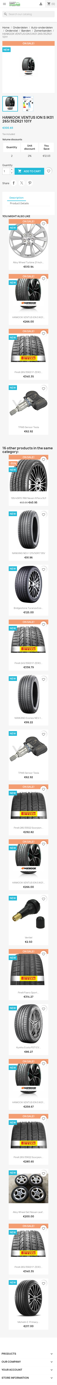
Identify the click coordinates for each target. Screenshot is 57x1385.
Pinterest (30, 183)
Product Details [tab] (19, 203)
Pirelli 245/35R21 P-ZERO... (28, 663)
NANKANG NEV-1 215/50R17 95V (28, 553)
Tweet (22, 183)
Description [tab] (17, 197)
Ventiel (28, 937)
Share (13, 183)
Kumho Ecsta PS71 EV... (28, 1047)
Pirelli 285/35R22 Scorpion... (28, 827)
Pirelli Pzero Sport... (28, 992)
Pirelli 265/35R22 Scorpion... (28, 1157)
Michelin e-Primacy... (29, 1322)
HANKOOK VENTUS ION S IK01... (28, 317)
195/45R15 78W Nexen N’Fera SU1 (28, 498)
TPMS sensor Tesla (28, 427)
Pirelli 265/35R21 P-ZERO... (28, 372)
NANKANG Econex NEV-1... (28, 717)
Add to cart (29, 171)
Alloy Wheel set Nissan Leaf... (28, 1212)
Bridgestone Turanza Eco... (28, 608)
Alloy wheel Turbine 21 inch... (28, 262)
